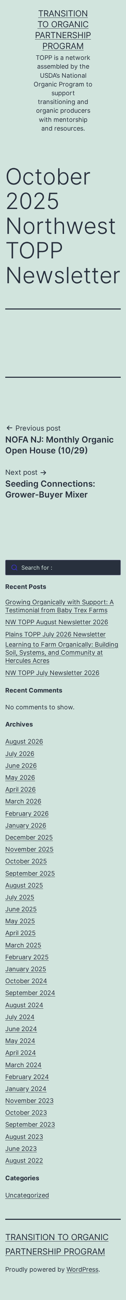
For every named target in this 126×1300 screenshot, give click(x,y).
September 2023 (30, 1124)
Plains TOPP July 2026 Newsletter (55, 634)
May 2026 (20, 777)
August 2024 (24, 1005)
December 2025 (29, 837)
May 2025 (20, 921)
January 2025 (25, 969)
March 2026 (23, 801)
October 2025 (26, 861)
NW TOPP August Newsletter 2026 (56, 622)
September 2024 (30, 992)
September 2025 (30, 873)
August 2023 (24, 1136)
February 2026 (27, 813)
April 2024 (20, 1052)
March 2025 (23, 945)
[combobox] (63, 567)
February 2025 (27, 957)
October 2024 (26, 981)
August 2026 (24, 741)
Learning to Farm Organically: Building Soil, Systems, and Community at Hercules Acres (61, 653)
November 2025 (29, 849)
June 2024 (21, 1029)
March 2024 (23, 1065)
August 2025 (24, 885)
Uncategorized (27, 1195)
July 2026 (19, 753)
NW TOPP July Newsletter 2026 (52, 672)
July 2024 (20, 1017)
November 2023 (29, 1100)
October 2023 (26, 1112)
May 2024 (20, 1040)
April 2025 (20, 933)
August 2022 (24, 1160)
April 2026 (20, 789)
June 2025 (21, 909)
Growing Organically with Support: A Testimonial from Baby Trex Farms (59, 606)
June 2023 (21, 1148)
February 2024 (27, 1076)
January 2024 (26, 1088)
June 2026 (21, 765)
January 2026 (25, 825)
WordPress (82, 1269)
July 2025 (19, 897)
